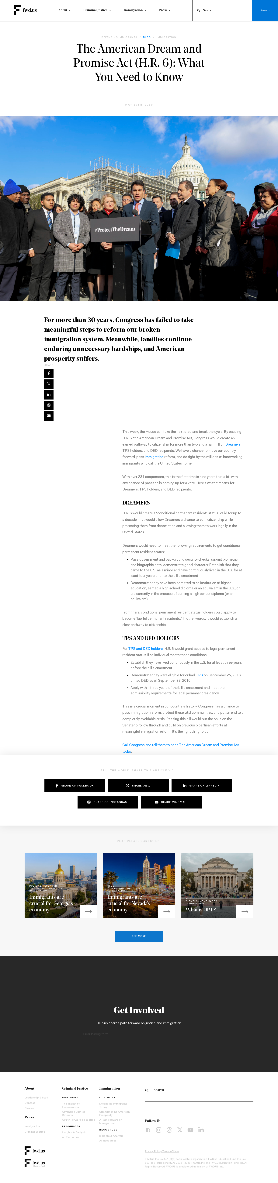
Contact (30, 1103)
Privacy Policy (153, 1151)
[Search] (146, 1090)
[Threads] (169, 1130)
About (62, 10)
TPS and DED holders (145, 649)
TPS (199, 675)
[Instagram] (159, 1130)
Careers (29, 1108)
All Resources (70, 1137)
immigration (154, 457)
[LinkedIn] (201, 1130)
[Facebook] (148, 1130)
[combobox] (223, 10)
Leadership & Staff (36, 1098)
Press (163, 10)
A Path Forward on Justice (78, 1120)
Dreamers (233, 445)
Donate (264, 10)
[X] (180, 1130)
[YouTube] (190, 1130)
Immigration (133, 10)
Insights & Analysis (74, 1132)
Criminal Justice (95, 10)
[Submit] (198, 10)
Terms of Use (170, 1151)
